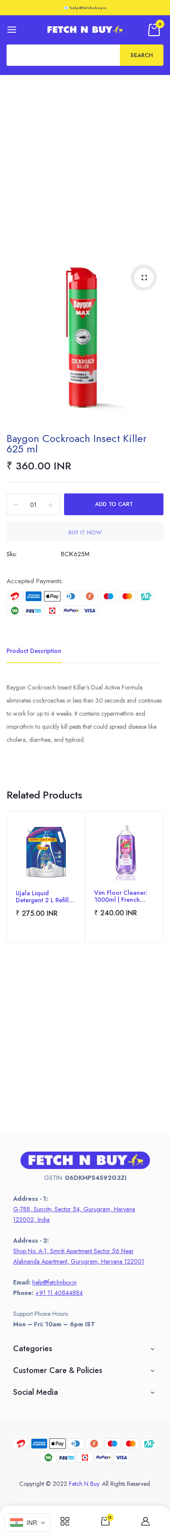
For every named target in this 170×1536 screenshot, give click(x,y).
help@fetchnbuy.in (54, 1282)
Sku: (12, 554)
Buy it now (85, 532)
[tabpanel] (46, 877)
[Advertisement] (85, 164)
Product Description (34, 650)
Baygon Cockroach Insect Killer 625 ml (76, 443)
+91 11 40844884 (59, 1292)
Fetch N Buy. (84, 1483)
